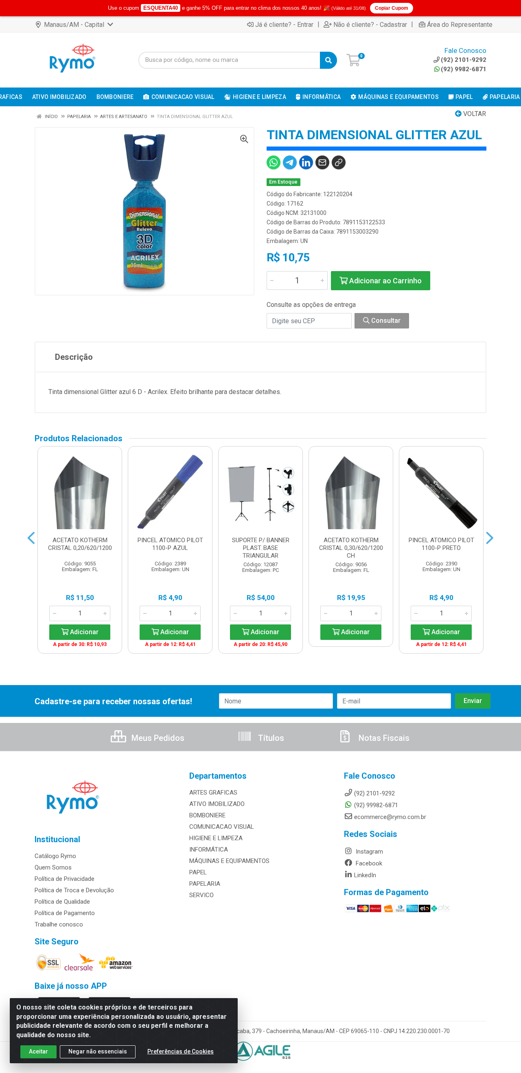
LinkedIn (365, 875)
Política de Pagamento (65, 913)
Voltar (474, 114)
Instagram (368, 851)
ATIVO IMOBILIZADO (217, 804)
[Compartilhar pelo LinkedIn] (306, 162)
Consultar (385, 320)
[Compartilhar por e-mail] (322, 162)
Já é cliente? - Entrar (284, 24)
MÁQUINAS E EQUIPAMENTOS (229, 861)
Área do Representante (460, 24)
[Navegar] (31, 538)
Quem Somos (53, 867)
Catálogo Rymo (55, 856)
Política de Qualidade (62, 901)
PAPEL (198, 872)
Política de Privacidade (64, 878)
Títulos (270, 738)
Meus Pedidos (156, 738)
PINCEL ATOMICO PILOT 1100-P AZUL (170, 544)
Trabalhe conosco (59, 924)
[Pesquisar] (328, 60)
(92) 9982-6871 (463, 69)
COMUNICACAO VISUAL (221, 826)
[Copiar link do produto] (339, 162)
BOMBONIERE (207, 815)
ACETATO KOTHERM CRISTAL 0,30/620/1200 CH (351, 547)
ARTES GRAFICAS (213, 792)
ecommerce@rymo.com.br (390, 817)
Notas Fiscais (383, 738)
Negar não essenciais (97, 1051)
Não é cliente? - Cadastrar (370, 24)
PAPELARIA (204, 883)
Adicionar (83, 632)
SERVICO (201, 895)
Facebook (368, 863)
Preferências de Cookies (180, 1051)
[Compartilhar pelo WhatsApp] (273, 162)
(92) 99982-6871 (376, 805)
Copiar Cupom (391, 8)
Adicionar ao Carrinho (385, 280)
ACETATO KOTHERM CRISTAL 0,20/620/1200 (80, 544)
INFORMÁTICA (208, 849)
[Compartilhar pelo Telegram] (290, 162)
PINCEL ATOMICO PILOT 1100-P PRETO (441, 544)
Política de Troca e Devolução (74, 890)
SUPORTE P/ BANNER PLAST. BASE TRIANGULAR (260, 547)
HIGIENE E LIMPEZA (216, 838)
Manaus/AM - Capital (74, 24)
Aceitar (38, 1051)
